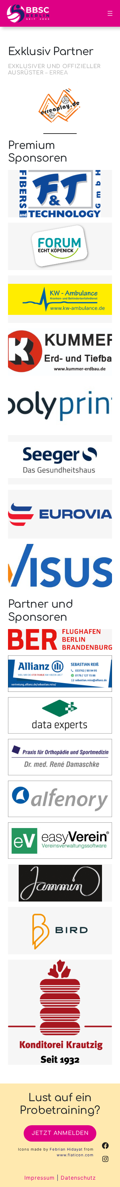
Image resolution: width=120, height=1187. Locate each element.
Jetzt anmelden (60, 1133)
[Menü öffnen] (110, 13)
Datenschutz (78, 1177)
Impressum (39, 1177)
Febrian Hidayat (66, 1149)
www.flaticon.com (75, 1155)
